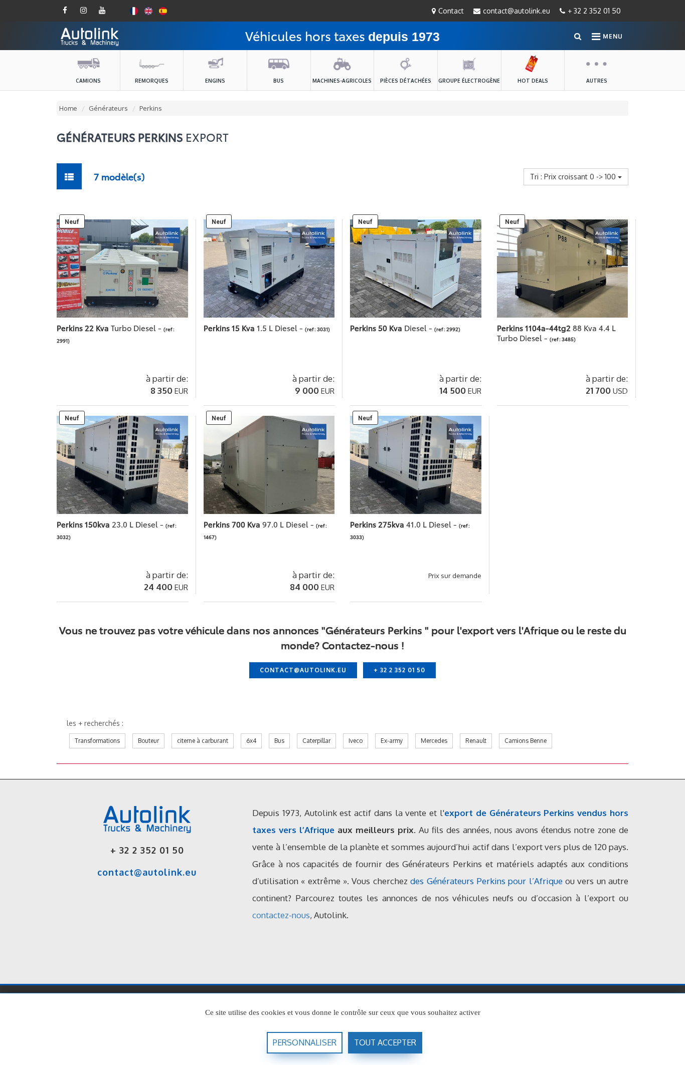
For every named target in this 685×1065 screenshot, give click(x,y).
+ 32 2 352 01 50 (594, 11)
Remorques (151, 81)
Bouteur (148, 740)
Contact (451, 11)
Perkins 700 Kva (260, 523)
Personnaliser (304, 1042)
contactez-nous (281, 915)
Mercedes (434, 740)
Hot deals (533, 81)
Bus (278, 81)
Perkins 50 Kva (392, 327)
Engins (215, 81)
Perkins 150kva (111, 523)
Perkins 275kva (404, 523)
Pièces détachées (405, 81)
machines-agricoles (342, 81)
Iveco (356, 740)
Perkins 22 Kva (110, 327)
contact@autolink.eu (516, 11)
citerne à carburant (202, 740)
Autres (596, 81)
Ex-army (392, 740)
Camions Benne (525, 740)
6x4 (251, 740)
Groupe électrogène (469, 81)
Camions (88, 81)
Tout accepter (385, 1042)
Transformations (97, 740)
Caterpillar (316, 740)
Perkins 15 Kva (254, 327)
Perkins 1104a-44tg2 (556, 332)
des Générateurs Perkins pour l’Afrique (486, 881)
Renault (475, 740)
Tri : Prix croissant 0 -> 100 (574, 176)
